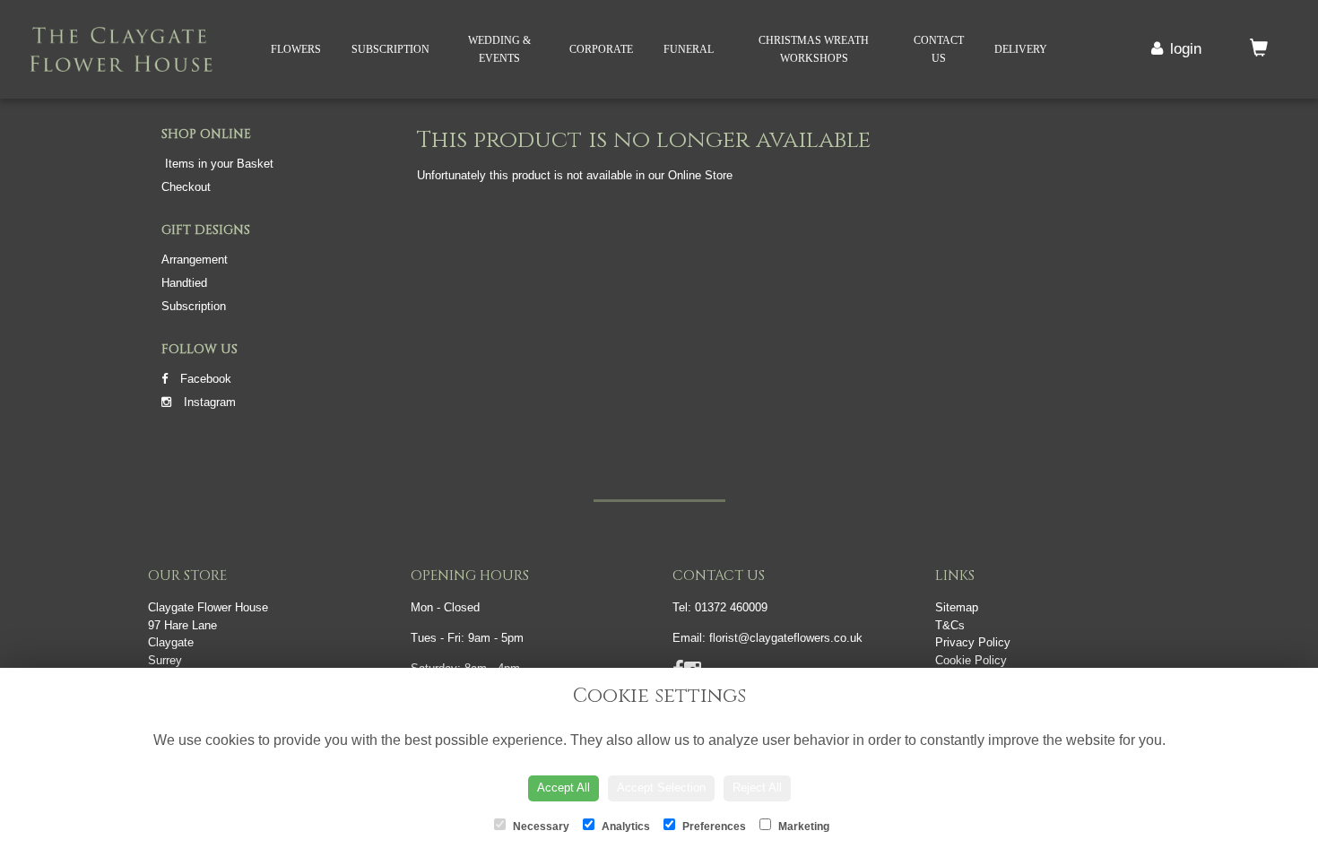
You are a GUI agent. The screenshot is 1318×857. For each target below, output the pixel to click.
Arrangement (194, 259)
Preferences (713, 826)
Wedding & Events (499, 49)
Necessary (539, 826)
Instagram (208, 402)
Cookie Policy (971, 660)
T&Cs (950, 625)
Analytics (624, 826)
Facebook (204, 378)
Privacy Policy (972, 642)
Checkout (186, 187)
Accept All (563, 787)
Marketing (802, 826)
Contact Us (939, 49)
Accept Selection (661, 787)
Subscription (390, 49)
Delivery (1020, 49)
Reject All (757, 787)
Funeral (688, 49)
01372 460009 (731, 607)
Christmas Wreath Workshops (814, 49)
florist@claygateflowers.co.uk (786, 638)
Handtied (184, 283)
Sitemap (956, 607)
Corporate (601, 49)
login (1185, 48)
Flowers (296, 49)
